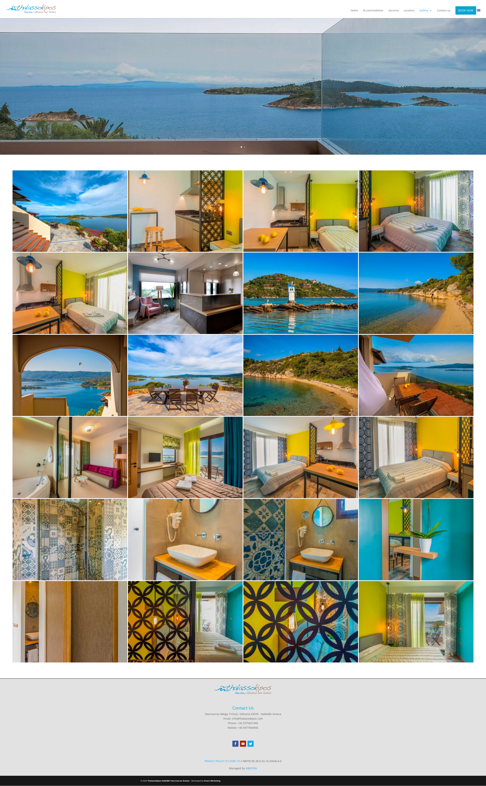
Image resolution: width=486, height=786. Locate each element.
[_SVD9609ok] (416, 333)
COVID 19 (234, 761)
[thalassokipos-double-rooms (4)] (185, 251)
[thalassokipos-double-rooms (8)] (70, 661)
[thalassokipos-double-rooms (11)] (185, 579)
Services (393, 10)
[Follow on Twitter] (251, 744)
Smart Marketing (212, 780)
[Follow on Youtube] (243, 744)
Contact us (443, 10)
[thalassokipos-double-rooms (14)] (300, 497)
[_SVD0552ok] (416, 415)
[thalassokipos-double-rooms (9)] (416, 579)
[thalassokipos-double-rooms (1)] (70, 333)
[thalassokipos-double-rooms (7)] (185, 661)
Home (354, 10)
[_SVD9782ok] (300, 333)
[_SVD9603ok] (70, 415)
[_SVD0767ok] (185, 415)
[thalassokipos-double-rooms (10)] (300, 579)
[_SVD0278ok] (70, 497)
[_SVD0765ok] (70, 251)
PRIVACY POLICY (214, 761)
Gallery (423, 10)
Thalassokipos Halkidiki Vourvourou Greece (168, 780)
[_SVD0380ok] (185, 497)
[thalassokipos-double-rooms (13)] (416, 497)
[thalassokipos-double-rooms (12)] (70, 579)
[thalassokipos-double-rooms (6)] (300, 661)
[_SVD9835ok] (300, 415)
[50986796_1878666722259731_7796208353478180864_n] (185, 333)
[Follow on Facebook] (235, 744)
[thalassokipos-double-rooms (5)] (416, 661)
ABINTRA (251, 768)
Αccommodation (373, 10)
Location (409, 10)
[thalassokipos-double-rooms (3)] (300, 251)
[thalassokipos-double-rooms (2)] (416, 251)
